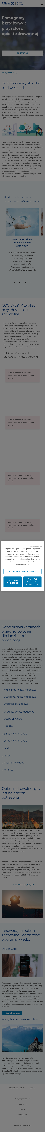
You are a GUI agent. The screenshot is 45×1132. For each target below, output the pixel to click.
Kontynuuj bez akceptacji (36, 546)
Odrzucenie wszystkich (13, 581)
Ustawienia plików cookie (22, 571)
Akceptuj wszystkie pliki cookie (32, 581)
